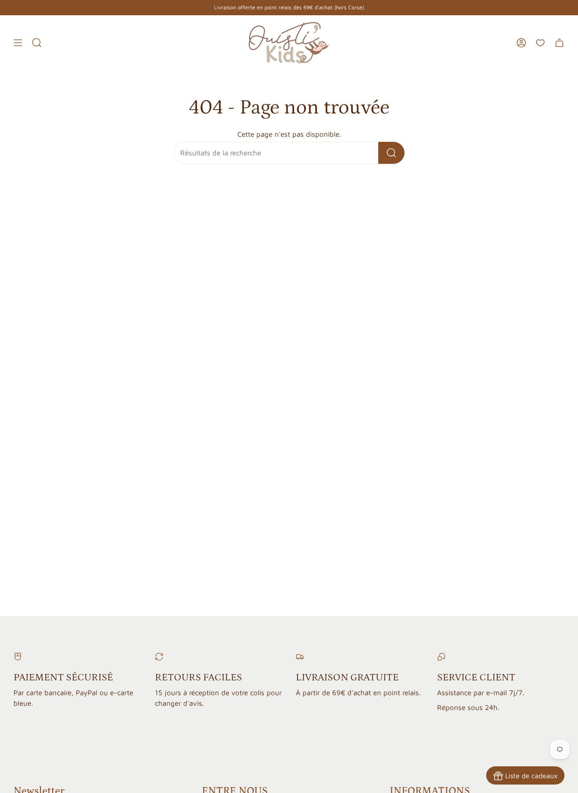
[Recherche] (391, 153)
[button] (37, 43)
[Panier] (559, 43)
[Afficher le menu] (17, 43)
